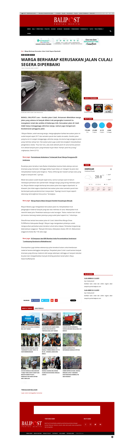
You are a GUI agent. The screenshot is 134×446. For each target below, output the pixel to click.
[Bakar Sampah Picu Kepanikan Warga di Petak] (72, 339)
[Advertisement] (67, 6)
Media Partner (38, 433)
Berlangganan (110, 123)
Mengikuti (95, 123)
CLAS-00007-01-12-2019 (91, 278)
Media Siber (29, 433)
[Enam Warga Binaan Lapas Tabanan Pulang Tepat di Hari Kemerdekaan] (30, 339)
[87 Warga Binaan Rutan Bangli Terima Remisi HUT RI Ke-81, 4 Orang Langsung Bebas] (51, 339)
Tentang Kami (70, 433)
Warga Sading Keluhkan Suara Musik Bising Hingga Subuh (51, 372)
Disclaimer (62, 433)
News (29, 29)
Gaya (91, 29)
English (92, 13)
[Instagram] (105, 13)
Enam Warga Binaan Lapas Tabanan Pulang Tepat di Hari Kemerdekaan (29, 350)
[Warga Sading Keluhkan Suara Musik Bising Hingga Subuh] (51, 362)
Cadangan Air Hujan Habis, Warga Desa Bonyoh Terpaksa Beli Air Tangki (50, 329)
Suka (87, 123)
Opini (29, 33)
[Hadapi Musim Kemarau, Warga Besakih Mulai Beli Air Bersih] (72, 318)
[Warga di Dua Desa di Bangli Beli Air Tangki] (30, 318)
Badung (44, 368)
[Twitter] (108, 13)
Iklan (63, 13)
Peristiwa (40, 29)
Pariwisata (84, 29)
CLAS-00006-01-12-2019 (91, 290)
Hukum (53, 29)
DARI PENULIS (39, 308)
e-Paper (58, 13)
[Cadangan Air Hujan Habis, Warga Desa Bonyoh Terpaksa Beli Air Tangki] (51, 318)
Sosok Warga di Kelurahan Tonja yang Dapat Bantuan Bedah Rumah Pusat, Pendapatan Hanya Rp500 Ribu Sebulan (30, 374)
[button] (110, 31)
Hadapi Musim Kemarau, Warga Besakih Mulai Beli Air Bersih (72, 329)
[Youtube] (111, 13)
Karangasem (66, 324)
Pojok (76, 13)
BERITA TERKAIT (27, 308)
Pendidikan (75, 29)
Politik (47, 29)
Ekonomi (67, 29)
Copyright (55, 433)
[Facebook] (102, 13)
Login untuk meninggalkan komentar (31, 393)
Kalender (70, 13)
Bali (33, 29)
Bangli (27, 54)
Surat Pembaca (83, 13)
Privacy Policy (47, 433)
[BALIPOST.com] (67, 20)
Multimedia (99, 29)
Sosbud (59, 29)
